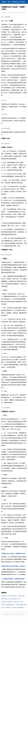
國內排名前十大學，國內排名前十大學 (10, 599)
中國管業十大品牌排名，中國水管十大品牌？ (12, 601)
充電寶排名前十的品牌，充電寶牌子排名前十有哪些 (14, 553)
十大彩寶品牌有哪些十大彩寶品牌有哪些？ (13, 579)
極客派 (4, 2)
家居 (9, 2)
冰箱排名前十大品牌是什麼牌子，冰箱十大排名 (13, 596)
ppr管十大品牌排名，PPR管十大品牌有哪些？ (12, 607)
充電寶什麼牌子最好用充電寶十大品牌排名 (13, 566)
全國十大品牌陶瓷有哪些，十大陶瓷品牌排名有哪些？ (14, 604)
